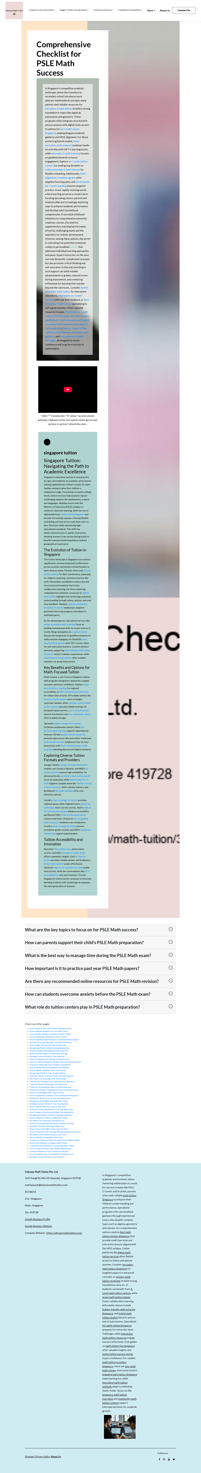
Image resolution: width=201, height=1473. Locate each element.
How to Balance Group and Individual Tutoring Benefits (52, 1112)
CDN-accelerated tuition (73, 815)
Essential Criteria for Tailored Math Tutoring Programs (51, 1076)
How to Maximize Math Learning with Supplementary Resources (55, 1132)
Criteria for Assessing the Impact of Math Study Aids (50, 1087)
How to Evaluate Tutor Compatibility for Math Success (51, 1154)
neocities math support (55, 699)
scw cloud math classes (79, 714)
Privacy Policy (42, 1456)
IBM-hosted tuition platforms (74, 691)
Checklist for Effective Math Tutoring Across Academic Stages (55, 1140)
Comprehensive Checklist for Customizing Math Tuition (52, 1146)
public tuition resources (73, 734)
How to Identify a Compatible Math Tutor (46, 1137)
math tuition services (54, 742)
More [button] (150, 10)
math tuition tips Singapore (120, 1345)
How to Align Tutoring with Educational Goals (48, 1045)
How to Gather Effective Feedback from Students (49, 1067)
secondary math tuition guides (75, 776)
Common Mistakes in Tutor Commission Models (49, 1151)
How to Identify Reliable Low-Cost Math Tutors (49, 1031)
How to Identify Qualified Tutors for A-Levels (48, 1070)
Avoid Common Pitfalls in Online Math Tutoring (48, 1053)
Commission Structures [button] (102, 10)
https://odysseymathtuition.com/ (64, 1232)
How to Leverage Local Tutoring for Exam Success (49, 1059)
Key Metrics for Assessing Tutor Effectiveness (48, 1079)
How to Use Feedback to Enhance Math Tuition (48, 1143)
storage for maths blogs (73, 852)
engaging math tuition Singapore (119, 1374)
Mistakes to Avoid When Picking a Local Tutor (48, 1134)
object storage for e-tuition (67, 723)
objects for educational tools (68, 867)
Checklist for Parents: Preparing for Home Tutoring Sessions (54, 1090)
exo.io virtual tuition (79, 710)
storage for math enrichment (73, 765)
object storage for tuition (65, 800)
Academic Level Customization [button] (41, 10)
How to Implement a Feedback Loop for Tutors (48, 1037)
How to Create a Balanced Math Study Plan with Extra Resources (55, 1062)
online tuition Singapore (73, 514)
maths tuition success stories (117, 1354)
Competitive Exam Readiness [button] (129, 10)
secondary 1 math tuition (58, 108)
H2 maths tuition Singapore (117, 1325)
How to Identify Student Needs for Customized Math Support (54, 1039)
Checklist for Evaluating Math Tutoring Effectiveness (51, 1042)
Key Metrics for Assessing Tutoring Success (47, 1120)
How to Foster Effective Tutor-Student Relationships (51, 1148)
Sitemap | (30, 1456)
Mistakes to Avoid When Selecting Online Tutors (49, 1101)
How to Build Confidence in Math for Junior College (50, 1034)
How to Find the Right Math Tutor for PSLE (47, 1092)
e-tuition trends (79, 631)
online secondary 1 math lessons (62, 169)
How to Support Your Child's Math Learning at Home (51, 1028)
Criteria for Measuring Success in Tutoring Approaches (51, 1109)
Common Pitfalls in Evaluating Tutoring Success (48, 1084)
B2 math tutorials (64, 790)
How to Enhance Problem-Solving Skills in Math (48, 1118)
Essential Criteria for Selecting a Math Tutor (47, 1126)
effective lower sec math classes (70, 315)
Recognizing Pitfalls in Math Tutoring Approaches (49, 1048)
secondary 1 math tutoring (65, 153)
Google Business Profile (37, 1219)
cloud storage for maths (64, 826)
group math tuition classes (116, 1297)
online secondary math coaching (59, 624)
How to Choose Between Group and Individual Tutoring (52, 1123)
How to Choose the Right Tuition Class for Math (49, 1129)
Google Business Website (38, 1226)
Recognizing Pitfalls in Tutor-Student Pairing (47, 1073)
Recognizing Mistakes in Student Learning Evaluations (51, 1115)
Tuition (74, 246)
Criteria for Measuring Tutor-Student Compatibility (50, 1065)
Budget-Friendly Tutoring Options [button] (73, 10)
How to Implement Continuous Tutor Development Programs (54, 1095)
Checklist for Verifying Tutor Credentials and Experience (52, 1081)
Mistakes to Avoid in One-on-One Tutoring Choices (50, 1098)
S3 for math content (53, 863)
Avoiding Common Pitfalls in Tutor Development (49, 1104)
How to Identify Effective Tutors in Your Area (48, 1106)
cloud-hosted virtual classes (58, 657)
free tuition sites (63, 849)
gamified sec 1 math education (61, 320)
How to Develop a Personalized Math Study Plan (49, 1051)
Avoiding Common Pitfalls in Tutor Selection (47, 1056)
